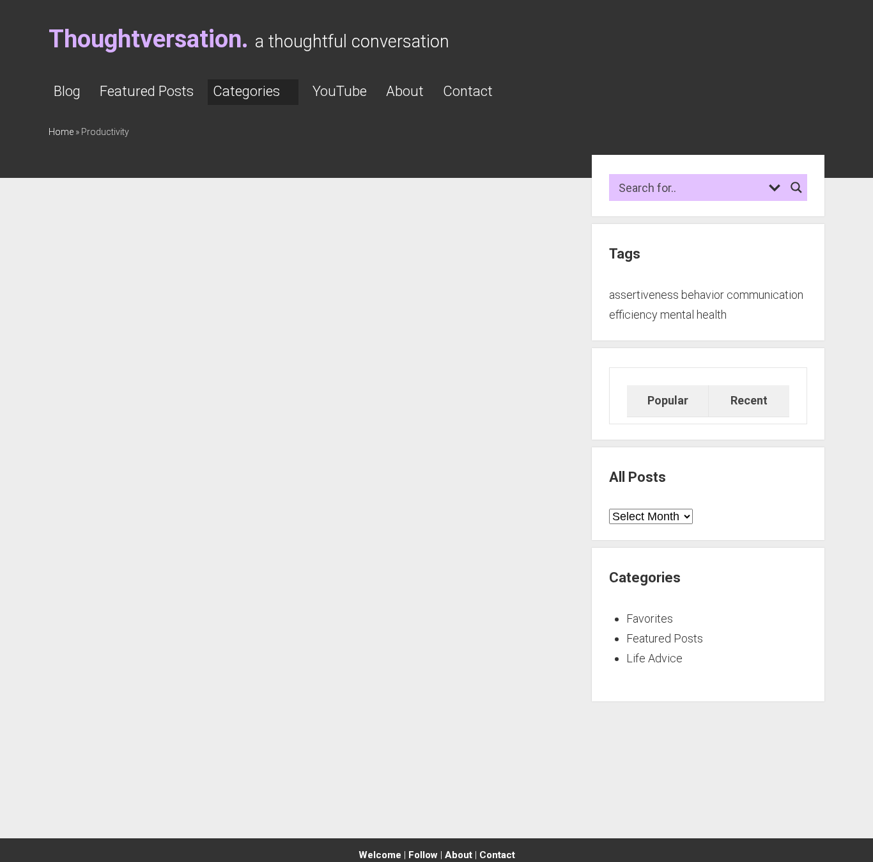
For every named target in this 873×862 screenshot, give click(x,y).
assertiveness (644, 294)
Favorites (649, 618)
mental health (693, 314)
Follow (423, 855)
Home (61, 132)
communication (765, 294)
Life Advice (654, 658)
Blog (67, 91)
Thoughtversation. (149, 39)
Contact (468, 91)
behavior (702, 294)
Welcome (380, 855)
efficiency (633, 314)
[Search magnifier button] (796, 187)
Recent (749, 400)
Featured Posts (147, 91)
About (405, 91)
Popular (667, 400)
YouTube (340, 91)
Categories (246, 91)
